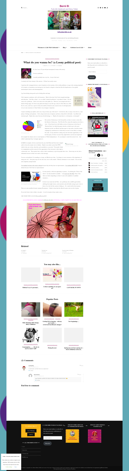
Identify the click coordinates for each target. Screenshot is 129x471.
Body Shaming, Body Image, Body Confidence (31, 323)
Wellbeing (30, 319)
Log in (23, 446)
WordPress (73, 469)
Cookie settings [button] (9, 467)
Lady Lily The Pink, (69, 173)
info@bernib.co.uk (97, 188)
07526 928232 (98, 185)
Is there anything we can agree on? (52, 287)
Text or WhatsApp (30, 430)
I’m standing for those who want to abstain (31, 165)
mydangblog (31, 365)
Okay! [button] (16, 467)
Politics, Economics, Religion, (52, 58)
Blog (64, 47)
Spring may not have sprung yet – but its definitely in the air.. (73, 348)
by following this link (48, 200)
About (89, 47)
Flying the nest (52, 348)
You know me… (45, 250)
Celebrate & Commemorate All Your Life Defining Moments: (64, 38)
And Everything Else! (49, 318)
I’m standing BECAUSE (71, 165)
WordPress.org (25, 457)
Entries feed (24, 450)
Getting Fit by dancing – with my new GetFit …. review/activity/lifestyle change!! (52, 323)
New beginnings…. (73, 321)
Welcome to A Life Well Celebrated (48, 47)
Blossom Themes (62, 469)
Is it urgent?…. (24, 250)
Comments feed (25, 453)
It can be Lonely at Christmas (67, 250)
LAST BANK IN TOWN (74, 287)
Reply (82, 365)
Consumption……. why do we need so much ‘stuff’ (30, 348)
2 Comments (59, 65)
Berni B (45, 65)
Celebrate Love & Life (76, 47)
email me (31, 434)
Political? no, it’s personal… (31, 287)
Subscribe (91, 77)
